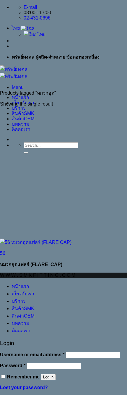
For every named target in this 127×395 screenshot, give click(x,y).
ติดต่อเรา (21, 129)
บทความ (20, 124)
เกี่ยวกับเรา (23, 293)
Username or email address (32, 354)
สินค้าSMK (23, 113)
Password (12, 365)
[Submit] (26, 152)
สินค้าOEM (23, 118)
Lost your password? (24, 387)
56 (2, 253)
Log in (48, 377)
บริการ (19, 108)
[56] (35, 242)
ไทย (16, 27)
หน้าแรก (20, 97)
